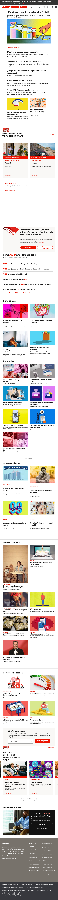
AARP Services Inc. (47, 854)
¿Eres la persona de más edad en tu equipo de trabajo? (37, 112)
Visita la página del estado (42, 741)
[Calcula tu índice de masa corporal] (42, 683)
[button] (56, 7)
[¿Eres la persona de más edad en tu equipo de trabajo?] (38, 102)
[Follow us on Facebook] (4, 894)
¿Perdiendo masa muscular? (12, 402)
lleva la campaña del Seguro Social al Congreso (21, 264)
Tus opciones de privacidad (44, 890)
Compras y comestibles (12, 160)
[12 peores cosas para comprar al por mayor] (42, 311)
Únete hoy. (41, 242)
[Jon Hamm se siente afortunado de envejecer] (15, 647)
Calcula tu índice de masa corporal (42, 694)
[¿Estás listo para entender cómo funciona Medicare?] (15, 683)
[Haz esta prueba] (42, 599)
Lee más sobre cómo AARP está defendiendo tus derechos (20, 292)
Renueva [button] (23, 6)
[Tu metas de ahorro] (42, 709)
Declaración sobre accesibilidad (44, 884)
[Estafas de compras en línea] (42, 623)
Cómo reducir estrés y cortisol (19, 80)
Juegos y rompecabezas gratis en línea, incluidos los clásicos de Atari (41, 785)
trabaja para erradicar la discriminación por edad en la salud (26, 269)
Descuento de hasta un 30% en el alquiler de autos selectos (15, 788)
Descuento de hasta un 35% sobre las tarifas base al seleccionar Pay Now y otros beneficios (41, 165)
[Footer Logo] (11, 843)
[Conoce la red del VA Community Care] (15, 439)
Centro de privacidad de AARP (10, 884)
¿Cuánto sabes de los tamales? (13, 634)
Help (48, 7)
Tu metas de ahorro (36, 720)
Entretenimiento (36, 780)
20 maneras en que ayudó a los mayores (19, 289)
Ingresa (40, 7)
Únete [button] (15, 6)
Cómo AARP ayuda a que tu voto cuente (23, 90)
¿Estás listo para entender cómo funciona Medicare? (14, 695)
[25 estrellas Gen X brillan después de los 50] (15, 599)
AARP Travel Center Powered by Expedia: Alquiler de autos (15, 784)
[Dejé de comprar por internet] (15, 416)
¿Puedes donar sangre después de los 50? (24, 61)
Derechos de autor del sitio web (35, 887)
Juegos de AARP (36, 782)
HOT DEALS (9, 184)
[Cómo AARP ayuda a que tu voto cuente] (15, 371)
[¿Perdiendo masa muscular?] (15, 393)
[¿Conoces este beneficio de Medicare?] (42, 338)
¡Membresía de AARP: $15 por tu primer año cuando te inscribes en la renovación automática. (36, 232)
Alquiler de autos (37, 160)
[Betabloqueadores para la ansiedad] (15, 339)
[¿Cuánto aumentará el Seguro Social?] (15, 474)
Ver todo (51, 134)
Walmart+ (8, 163)
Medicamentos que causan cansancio (22, 52)
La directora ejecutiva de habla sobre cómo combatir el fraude (27, 284)
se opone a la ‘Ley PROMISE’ (15, 274)
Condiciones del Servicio (27, 884)
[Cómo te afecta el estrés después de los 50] (42, 508)
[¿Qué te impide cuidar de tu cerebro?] (15, 311)
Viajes (6, 780)
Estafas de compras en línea (39, 634)
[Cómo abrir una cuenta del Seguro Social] (42, 371)
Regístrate (32, 7)
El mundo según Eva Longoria (13, 586)
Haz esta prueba (35, 610)
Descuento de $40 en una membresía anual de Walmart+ (16, 165)
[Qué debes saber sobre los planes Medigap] (17, 104)
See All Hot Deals (9, 190)
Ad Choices (31, 890)
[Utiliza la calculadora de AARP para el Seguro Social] (15, 709)
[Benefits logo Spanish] (6, 131)
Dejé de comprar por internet (13, 425)
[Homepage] (6, 7)
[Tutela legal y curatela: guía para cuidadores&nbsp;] (42, 475)
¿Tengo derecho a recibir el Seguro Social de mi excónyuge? (26, 72)
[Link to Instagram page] (14, 894)
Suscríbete (42, 824)
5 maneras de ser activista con (16, 279)
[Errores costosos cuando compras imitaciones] (42, 393)
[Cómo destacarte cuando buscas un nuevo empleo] (42, 416)
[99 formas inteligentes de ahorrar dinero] (15, 508)
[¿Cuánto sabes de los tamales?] (15, 623)
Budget (34, 163)
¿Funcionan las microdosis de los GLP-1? (28, 12)
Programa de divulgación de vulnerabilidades (13, 890)
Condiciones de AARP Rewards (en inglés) (13, 887)
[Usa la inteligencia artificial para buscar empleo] (42, 552)
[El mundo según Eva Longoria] (15, 564)
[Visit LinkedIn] (19, 894)
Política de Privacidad (42, 828)
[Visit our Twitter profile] (9, 894)
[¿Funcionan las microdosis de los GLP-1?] (29, 31)
